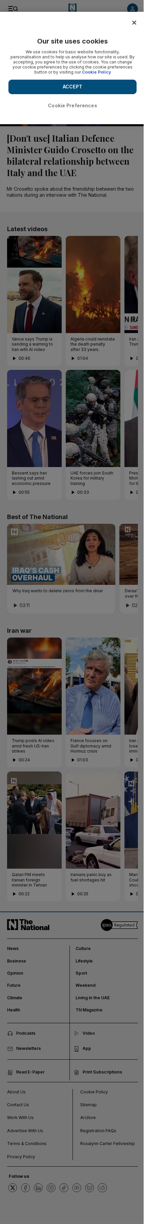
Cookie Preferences (72, 105)
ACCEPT (72, 86)
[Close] (134, 22)
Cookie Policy (96, 72)
